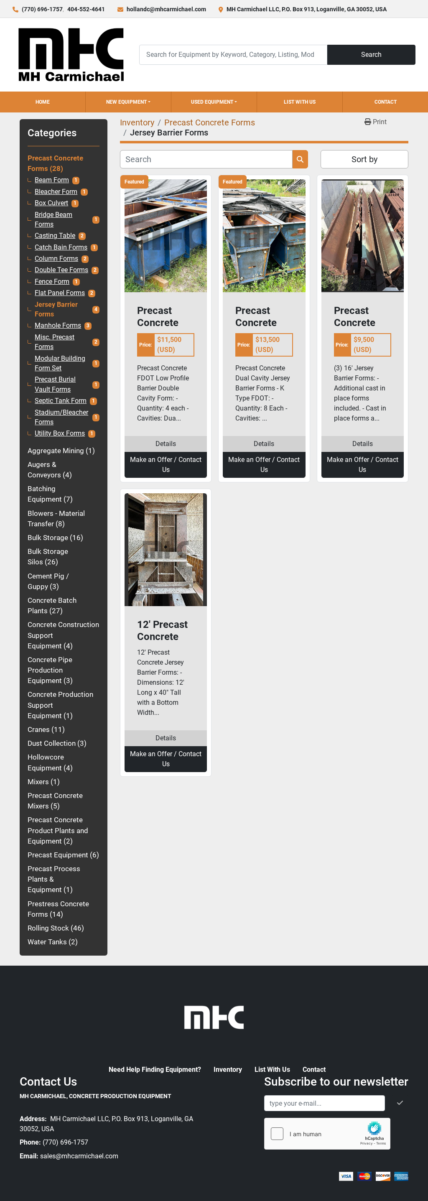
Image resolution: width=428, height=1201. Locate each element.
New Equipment (126, 102)
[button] (128, 102)
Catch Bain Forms (61, 247)
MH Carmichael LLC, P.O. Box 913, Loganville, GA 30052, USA (307, 9)
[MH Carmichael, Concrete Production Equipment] (214, 1016)
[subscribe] (400, 1103)
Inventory (228, 1070)
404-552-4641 (86, 9)
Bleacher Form (56, 192)
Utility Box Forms (60, 433)
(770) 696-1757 (42, 9)
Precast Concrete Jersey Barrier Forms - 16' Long (359, 317)
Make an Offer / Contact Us (165, 465)
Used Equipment (212, 102)
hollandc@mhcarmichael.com (166, 9)
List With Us (300, 102)
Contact (385, 102)
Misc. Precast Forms (54, 342)
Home (43, 102)
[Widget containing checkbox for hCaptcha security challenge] (327, 1134)
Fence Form (52, 282)
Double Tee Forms (61, 270)
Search (371, 55)
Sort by (364, 159)
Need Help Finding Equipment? (155, 1070)
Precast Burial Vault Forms (55, 384)
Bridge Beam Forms (53, 219)
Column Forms (56, 259)
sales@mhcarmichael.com (79, 1156)
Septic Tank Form (61, 401)
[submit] (300, 159)
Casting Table (55, 236)
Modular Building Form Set (60, 363)
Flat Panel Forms (60, 293)
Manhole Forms (58, 325)
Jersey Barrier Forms (56, 309)
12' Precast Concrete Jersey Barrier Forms (162, 631)
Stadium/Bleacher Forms (61, 417)
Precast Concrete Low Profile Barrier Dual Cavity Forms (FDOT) (164, 317)
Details (165, 444)
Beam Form (52, 180)
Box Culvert (51, 203)
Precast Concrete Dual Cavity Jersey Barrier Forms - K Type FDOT (260, 317)
